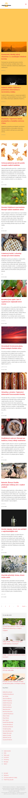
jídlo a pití (3, 594)
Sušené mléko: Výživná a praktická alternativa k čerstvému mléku (11, 90)
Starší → (24, 606)
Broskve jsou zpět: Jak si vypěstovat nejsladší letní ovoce (11, 302)
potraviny (3, 70)
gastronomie (4, 366)
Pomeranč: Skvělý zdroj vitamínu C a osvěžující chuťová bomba (13, 57)
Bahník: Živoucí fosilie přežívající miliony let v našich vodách (13, 485)
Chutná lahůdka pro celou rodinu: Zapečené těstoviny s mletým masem (14, 628)
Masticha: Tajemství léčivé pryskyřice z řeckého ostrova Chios (12, 121)
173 (18, 606)
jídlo (2, 181)
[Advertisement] (14, 27)
